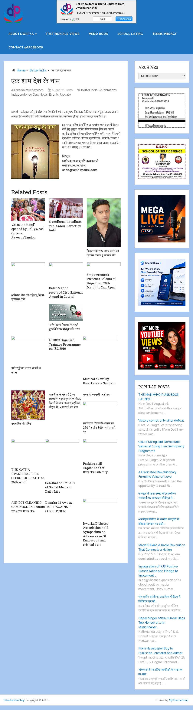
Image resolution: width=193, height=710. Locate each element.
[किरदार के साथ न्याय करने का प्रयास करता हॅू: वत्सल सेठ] (104, 222)
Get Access (124, 18)
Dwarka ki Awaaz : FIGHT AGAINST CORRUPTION (59, 507)
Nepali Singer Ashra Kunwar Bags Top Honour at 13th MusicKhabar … (161, 622)
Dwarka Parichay (14, 700)
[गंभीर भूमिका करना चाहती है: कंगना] (28, 350)
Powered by (66, 19)
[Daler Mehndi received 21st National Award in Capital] (66, 273)
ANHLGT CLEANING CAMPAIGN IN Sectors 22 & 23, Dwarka (28, 507)
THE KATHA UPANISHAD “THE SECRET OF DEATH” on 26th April (28, 476)
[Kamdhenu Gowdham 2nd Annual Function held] (66, 208)
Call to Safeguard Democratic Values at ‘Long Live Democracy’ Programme (161, 446)
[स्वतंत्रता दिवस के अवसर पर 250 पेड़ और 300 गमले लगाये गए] (100, 410)
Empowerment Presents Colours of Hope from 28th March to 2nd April (101, 281)
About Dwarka (21, 34)
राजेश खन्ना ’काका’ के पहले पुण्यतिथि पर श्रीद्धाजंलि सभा (64, 327)
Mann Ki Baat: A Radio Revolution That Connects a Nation (161, 547)
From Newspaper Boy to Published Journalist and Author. (160, 651)
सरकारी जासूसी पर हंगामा (96, 394)
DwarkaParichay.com (29, 90)
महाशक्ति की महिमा (21, 424)
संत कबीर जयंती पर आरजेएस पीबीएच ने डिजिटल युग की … (159, 599)
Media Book (98, 34)
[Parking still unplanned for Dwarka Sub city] (100, 449)
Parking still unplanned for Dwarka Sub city (95, 468)
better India (38, 70)
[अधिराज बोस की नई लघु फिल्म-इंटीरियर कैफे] (28, 276)
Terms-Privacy (164, 34)
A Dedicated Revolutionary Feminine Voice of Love (157, 474)
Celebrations (108, 90)
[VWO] (76, 19)
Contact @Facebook (25, 47)
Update (65, 94)
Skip (102, 18)
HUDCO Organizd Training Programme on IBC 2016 (65, 344)
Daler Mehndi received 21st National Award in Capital (66, 292)
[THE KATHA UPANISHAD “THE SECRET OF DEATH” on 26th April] (28, 452)
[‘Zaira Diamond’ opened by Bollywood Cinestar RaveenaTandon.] (28, 209)
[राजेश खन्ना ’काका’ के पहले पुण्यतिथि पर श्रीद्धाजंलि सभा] (66, 312)
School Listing (130, 34)
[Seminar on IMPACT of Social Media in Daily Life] (62, 459)
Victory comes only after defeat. (161, 420)
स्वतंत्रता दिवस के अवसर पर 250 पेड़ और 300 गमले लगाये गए (99, 427)
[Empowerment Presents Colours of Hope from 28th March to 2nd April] (104, 266)
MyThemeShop (178, 700)
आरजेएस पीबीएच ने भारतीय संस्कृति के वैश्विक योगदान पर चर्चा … (158, 522)
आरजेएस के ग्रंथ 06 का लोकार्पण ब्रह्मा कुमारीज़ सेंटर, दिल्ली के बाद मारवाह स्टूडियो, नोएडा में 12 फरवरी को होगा (65, 400)
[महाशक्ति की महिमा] (28, 405)
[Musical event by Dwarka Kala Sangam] (100, 355)
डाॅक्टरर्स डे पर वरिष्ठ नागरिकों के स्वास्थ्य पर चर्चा (160, 672)
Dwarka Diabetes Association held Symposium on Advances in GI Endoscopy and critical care (95, 534)
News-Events (49, 94)
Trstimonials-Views (62, 34)
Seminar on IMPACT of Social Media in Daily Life (60, 487)
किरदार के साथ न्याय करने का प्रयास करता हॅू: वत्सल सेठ (103, 253)
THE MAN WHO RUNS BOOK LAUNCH (158, 397)
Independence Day (24, 94)
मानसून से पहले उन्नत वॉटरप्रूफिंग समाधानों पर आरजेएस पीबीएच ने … (157, 496)
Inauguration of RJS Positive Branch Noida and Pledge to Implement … (158, 571)
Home (21, 70)
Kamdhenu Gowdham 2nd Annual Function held (65, 226)
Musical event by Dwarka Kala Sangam (99, 381)
